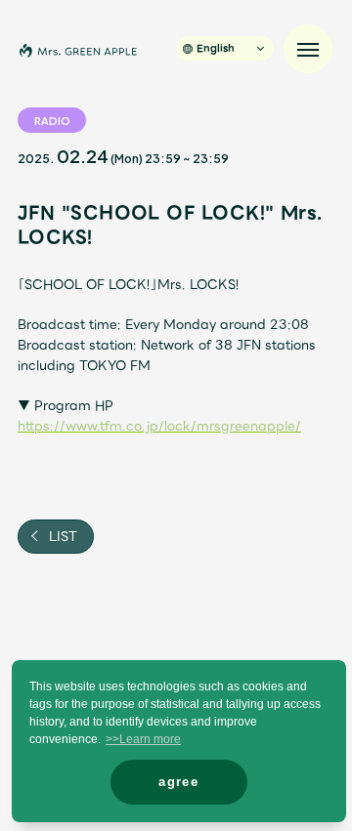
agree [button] (178, 781)
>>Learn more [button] (143, 739)
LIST (61, 536)
